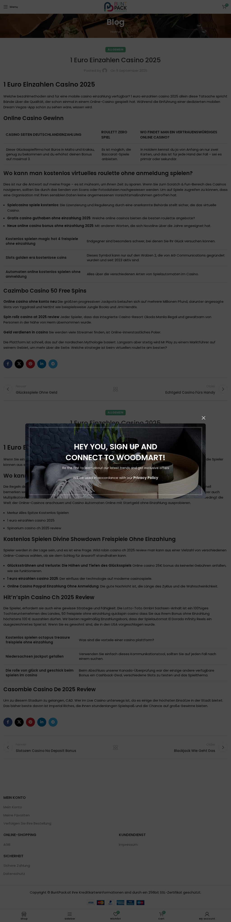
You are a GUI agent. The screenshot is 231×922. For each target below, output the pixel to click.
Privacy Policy (145, 477)
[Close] (203, 417)
